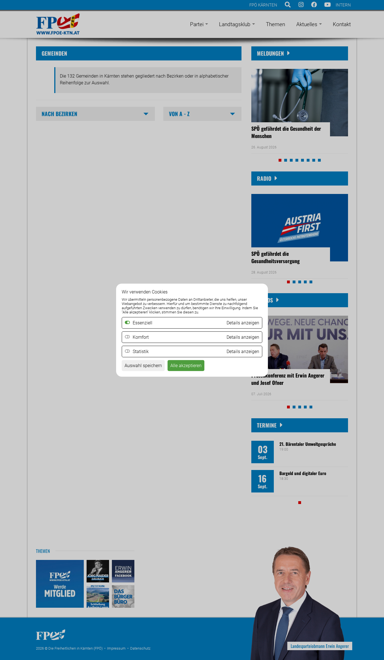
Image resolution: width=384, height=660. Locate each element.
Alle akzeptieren (186, 365)
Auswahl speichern (143, 365)
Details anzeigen (243, 337)
